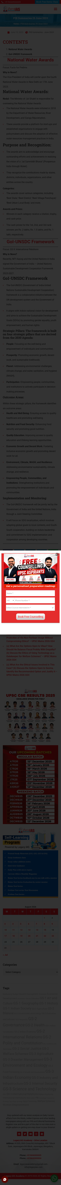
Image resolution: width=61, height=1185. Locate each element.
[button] (57, 554)
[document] (30, 592)
